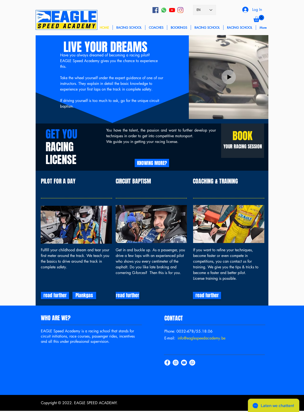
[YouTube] (172, 10)
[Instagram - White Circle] (176, 363)
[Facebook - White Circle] (167, 363)
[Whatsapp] (164, 10)
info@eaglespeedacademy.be (201, 338)
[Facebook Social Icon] (155, 10)
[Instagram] (180, 10)
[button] (258, 18)
